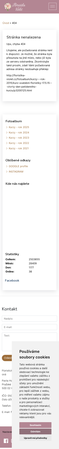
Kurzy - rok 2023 (19, 137)
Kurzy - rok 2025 (19, 127)
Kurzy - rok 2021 (19, 148)
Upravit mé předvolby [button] (35, 438)
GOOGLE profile (18, 166)
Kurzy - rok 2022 (19, 143)
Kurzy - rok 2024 (19, 132)
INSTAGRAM (16, 171)
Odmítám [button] (35, 431)
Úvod (6, 22)
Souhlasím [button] (35, 425)
